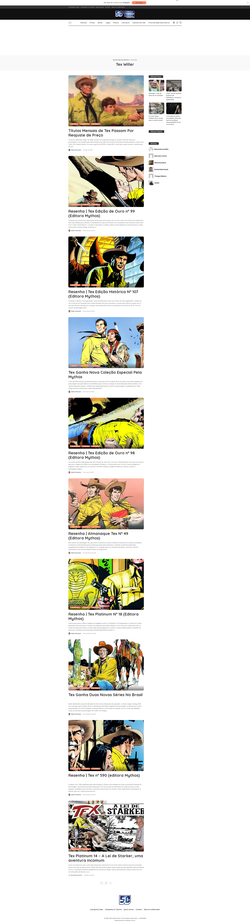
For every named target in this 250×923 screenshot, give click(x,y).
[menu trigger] (71, 23)
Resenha (85, 204)
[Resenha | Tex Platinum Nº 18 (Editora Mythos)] (106, 584)
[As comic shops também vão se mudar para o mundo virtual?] (156, 108)
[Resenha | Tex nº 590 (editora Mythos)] (106, 745)
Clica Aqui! (139, 2)
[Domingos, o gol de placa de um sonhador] (156, 85)
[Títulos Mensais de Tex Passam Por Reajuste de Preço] (106, 100)
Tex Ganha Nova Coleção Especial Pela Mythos (105, 374)
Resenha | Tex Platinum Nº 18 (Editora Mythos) (103, 616)
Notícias (74, 124)
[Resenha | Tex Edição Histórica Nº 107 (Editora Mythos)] (106, 262)
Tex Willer (95, 124)
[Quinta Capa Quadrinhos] (125, 14)
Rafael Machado (76, 150)
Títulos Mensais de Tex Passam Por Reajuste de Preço (101, 132)
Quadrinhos (84, 124)
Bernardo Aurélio (76, 875)
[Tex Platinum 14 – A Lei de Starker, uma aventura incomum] (106, 826)
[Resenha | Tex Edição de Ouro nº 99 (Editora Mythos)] (106, 181)
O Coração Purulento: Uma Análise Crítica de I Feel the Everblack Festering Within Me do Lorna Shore (173, 120)
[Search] (180, 23)
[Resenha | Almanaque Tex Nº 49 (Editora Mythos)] (106, 503)
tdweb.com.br (130, 920)
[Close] (248, 3)
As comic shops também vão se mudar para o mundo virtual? (156, 118)
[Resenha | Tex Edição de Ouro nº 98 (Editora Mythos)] (106, 423)
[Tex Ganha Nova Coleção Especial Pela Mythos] (106, 342)
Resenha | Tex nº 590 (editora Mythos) (104, 775)
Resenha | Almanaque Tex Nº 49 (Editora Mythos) (98, 535)
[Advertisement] (125, 40)
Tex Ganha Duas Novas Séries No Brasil (105, 694)
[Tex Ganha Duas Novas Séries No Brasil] (106, 664)
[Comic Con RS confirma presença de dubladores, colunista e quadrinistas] (174, 85)
